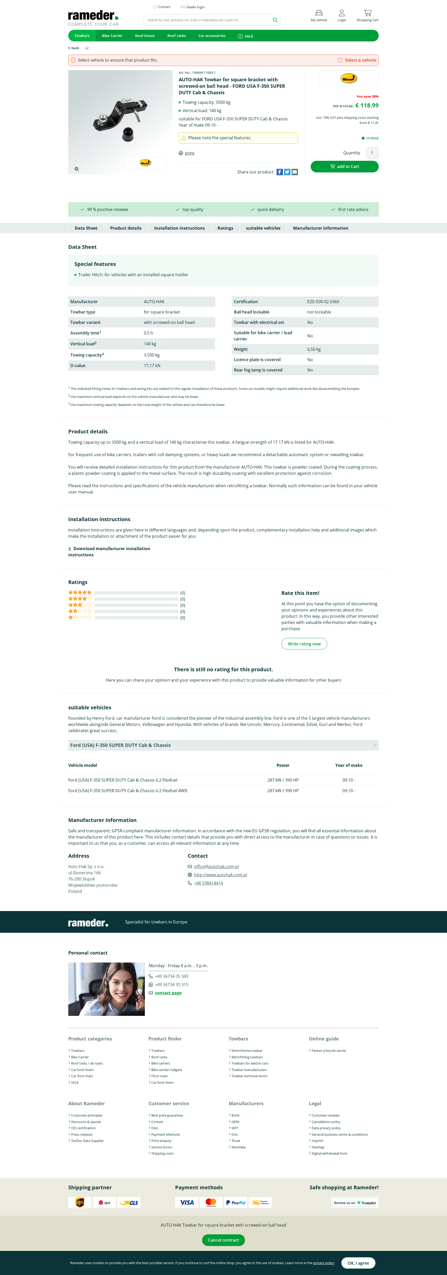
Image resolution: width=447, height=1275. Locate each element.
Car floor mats (82, 1076)
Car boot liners (82, 1069)
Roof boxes (145, 35)
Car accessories (212, 35)
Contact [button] (164, 6)
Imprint (317, 1140)
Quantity (351, 153)
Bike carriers (160, 1063)
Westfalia (238, 1147)
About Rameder (86, 1103)
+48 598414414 (208, 883)
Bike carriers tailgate (166, 1069)
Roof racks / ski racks (87, 1063)
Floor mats (159, 1076)
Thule (236, 1140)
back (75, 48)
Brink (236, 1115)
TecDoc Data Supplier (87, 1140)
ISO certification (83, 1128)
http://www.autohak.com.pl (220, 875)
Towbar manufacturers (249, 1069)
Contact (157, 1121)
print (190, 153)
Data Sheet (86, 228)
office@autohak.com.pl (216, 866)
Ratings (225, 228)
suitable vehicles (263, 228)
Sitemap (318, 1147)
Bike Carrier (112, 35)
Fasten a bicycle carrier (329, 1050)
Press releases (82, 1134)
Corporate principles (86, 1115)
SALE (249, 36)
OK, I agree (358, 1263)
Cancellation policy (326, 1121)
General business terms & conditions (340, 1134)
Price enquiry (161, 1140)
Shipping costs (162, 1153)
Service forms (161, 1147)
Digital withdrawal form (329, 1153)
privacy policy (323, 1263)
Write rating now (304, 644)
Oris (235, 1134)
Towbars (82, 35)
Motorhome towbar (247, 1050)
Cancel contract (223, 1240)
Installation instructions (179, 228)
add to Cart (348, 166)
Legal (315, 1103)
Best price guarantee (167, 1115)
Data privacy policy (326, 1128)
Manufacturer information (320, 228)
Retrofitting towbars (247, 1057)
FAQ (154, 1128)
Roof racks (176, 35)
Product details (125, 228)
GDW (235, 1121)
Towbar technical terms (249, 1076)
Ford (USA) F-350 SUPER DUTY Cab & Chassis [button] (120, 745)
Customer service (168, 1103)
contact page (168, 993)
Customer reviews (325, 1115)
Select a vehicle (360, 60)
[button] (341, 15)
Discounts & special (86, 1121)
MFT (235, 1128)
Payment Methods (165, 1134)
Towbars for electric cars (250, 1063)
